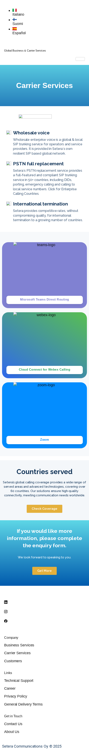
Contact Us (13, 724)
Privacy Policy (15, 696)
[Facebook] (44, 620)
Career (9, 688)
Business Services (19, 645)
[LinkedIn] (44, 602)
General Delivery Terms (23, 704)
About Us (11, 731)
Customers (13, 661)
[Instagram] (44, 611)
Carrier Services (17, 653)
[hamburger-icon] (80, 59)
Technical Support (18, 680)
